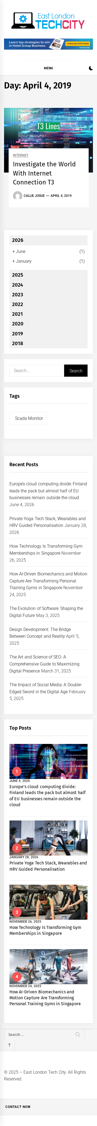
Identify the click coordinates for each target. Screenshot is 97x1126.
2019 (17, 334)
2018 (17, 343)
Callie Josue (34, 196)
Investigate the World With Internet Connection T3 (44, 173)
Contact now (18, 1107)
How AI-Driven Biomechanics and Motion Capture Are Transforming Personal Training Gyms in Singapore (48, 580)
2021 (17, 314)
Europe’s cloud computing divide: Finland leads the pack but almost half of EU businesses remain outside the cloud (48, 490)
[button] (91, 68)
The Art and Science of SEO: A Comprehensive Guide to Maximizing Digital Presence (44, 663)
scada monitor (29, 418)
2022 (17, 304)
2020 (17, 324)
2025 (17, 275)
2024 (17, 285)
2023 (17, 295)
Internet (20, 155)
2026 (17, 240)
